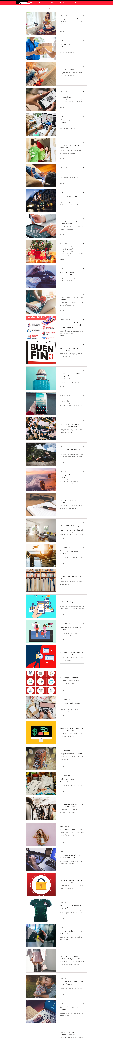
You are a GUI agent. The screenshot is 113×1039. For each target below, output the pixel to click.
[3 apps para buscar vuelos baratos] (41, 479)
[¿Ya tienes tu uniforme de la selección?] (41, 910)
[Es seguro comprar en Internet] (41, 23)
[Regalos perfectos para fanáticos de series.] (41, 276)
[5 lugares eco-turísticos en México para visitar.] (41, 454)
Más (80, 8)
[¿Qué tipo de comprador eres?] (41, 834)
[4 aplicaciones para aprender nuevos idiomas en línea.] (41, 504)
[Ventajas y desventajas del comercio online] (41, 226)
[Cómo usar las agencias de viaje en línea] (41, 606)
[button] (85, 8)
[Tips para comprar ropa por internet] (41, 631)
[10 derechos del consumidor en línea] (41, 175)
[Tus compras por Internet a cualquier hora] (41, 99)
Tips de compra (41, 8)
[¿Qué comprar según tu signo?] (41, 682)
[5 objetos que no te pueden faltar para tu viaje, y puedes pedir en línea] (41, 378)
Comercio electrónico (72, 8)
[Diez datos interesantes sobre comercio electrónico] (41, 732)
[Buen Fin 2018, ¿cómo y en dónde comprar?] (41, 352)
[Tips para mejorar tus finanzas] (41, 758)
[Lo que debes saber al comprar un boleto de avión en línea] (41, 808)
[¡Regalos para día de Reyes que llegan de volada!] (41, 251)
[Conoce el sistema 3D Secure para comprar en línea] (41, 884)
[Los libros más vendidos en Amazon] (41, 580)
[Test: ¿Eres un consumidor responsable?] (41, 783)
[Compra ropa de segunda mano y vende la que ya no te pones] (41, 960)
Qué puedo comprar (52, 8)
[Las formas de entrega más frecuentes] (41, 150)
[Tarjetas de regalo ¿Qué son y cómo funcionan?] (41, 707)
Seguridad (61, 8)
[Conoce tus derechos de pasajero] (41, 555)
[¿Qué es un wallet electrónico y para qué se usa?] (41, 935)
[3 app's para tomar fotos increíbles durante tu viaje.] (41, 428)
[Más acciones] (84, 15)
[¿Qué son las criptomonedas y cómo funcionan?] (41, 656)
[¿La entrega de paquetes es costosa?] (41, 48)
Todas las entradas (30, 8)
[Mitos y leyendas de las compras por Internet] (41, 200)
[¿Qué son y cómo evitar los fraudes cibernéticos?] (41, 859)
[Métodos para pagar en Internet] (41, 124)
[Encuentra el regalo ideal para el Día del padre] (41, 986)
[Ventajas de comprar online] (41, 74)
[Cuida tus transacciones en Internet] (41, 1011)
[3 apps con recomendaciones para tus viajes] (41, 403)
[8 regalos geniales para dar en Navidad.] (41, 302)
